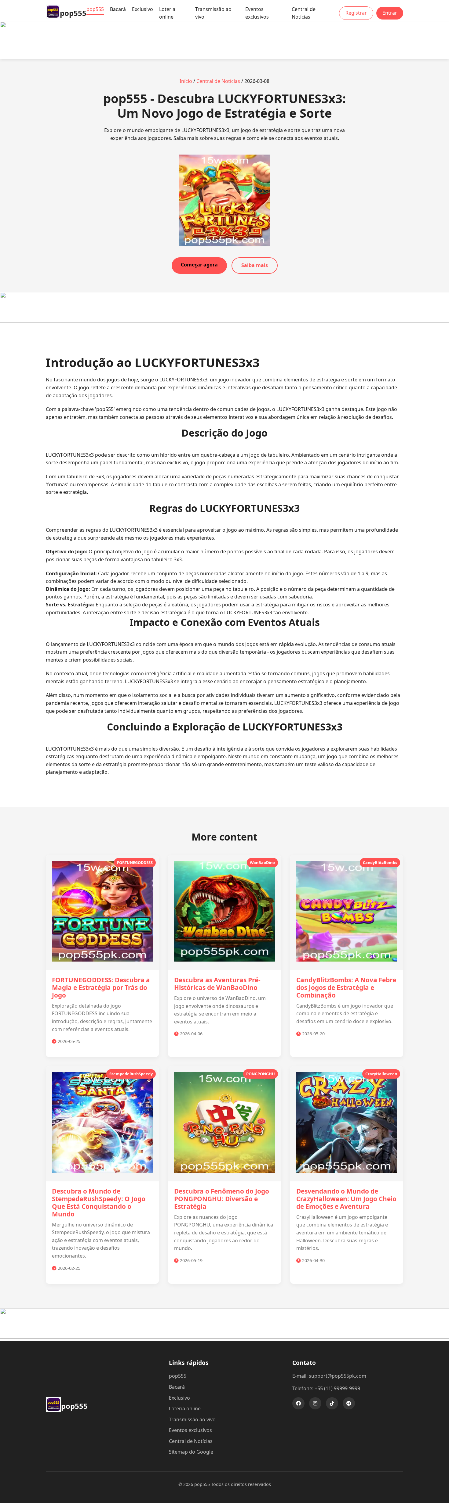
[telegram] (349, 1403)
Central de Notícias (304, 13)
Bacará (118, 9)
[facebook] (298, 1403)
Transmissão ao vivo (213, 13)
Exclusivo (142, 9)
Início (186, 81)
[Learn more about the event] (224, 50)
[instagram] (315, 1403)
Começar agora (199, 264)
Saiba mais (254, 265)
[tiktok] (332, 1403)
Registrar (356, 12)
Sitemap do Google (191, 1451)
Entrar (389, 12)
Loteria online (167, 13)
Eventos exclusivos (257, 13)
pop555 (95, 9)
